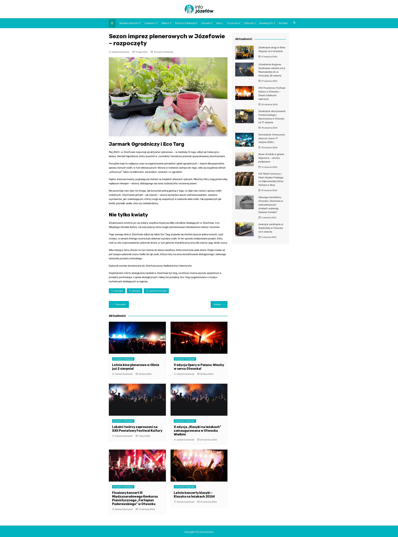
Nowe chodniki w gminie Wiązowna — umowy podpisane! (271, 158)
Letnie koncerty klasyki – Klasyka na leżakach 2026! (194, 494)
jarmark (136, 290)
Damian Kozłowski (120, 52)
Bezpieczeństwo (129, 23)
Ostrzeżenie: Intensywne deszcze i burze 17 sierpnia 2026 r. (271, 138)
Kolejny (217, 304)
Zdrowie (205, 23)
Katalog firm (266, 23)
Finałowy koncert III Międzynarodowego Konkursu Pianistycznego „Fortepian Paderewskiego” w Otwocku (135, 498)
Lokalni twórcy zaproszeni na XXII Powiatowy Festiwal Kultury (137, 428)
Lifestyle (248, 23)
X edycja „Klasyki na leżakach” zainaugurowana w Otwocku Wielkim (197, 430)
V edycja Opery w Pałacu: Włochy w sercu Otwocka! (199, 366)
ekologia (118, 290)
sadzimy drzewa (158, 290)
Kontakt (283, 23)
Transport (150, 23)
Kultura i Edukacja (185, 23)
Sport (219, 23)
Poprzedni (120, 304)
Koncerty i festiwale (163, 52)
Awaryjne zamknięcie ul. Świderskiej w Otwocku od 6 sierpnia (270, 228)
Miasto (165, 23)
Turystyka (232, 23)
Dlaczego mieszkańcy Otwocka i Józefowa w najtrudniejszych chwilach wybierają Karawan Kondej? (270, 205)
